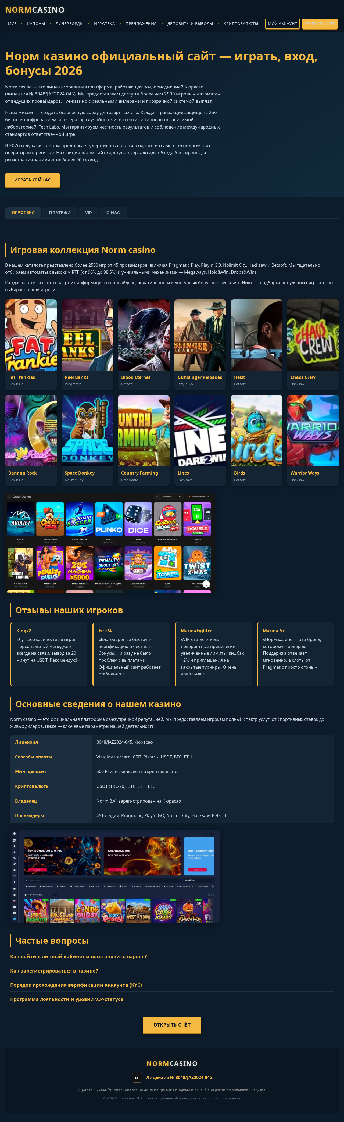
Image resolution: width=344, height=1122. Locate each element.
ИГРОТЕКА (104, 23)
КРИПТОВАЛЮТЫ (241, 23)
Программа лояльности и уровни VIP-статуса (66, 999)
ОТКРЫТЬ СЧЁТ (320, 23)
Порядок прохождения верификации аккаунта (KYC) (76, 985)
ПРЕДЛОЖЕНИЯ (141, 23)
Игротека (23, 212)
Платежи (60, 213)
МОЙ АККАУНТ (282, 23)
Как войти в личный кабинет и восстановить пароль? (78, 956)
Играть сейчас (32, 180)
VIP (88, 213)
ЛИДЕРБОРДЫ (69, 23)
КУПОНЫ (36, 23)
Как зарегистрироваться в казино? (54, 970)
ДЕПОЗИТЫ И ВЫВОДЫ (190, 23)
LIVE (12, 23)
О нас (113, 213)
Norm (35, 9)
